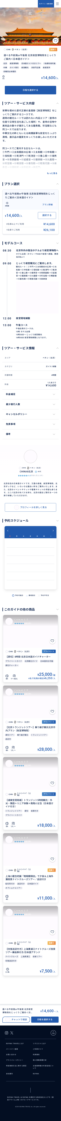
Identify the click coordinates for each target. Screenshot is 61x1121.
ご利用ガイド (38, 1049)
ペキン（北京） (49, 358)
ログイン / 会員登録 (46, 4)
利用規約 (36, 1055)
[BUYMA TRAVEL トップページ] (20, 4)
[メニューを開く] (57, 4)
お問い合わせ (11, 1055)
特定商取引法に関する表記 (16, 1066)
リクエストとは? (39, 1043)
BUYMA (36, 1074)
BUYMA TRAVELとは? (15, 1043)
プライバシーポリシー (14, 1060)
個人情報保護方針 (40, 1060)
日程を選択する (30, 90)
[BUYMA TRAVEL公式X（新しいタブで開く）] (11, 1033)
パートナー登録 (12, 1049)
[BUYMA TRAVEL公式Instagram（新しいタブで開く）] (6, 1033)
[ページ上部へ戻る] (53, 1033)
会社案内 (9, 1074)
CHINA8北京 (21, 619)
